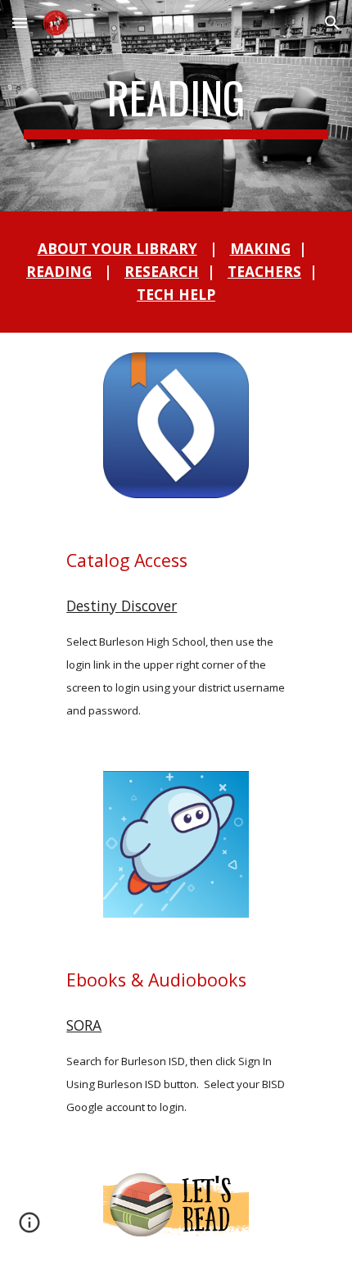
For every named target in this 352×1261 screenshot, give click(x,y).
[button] (19, 22)
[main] (176, 106)
